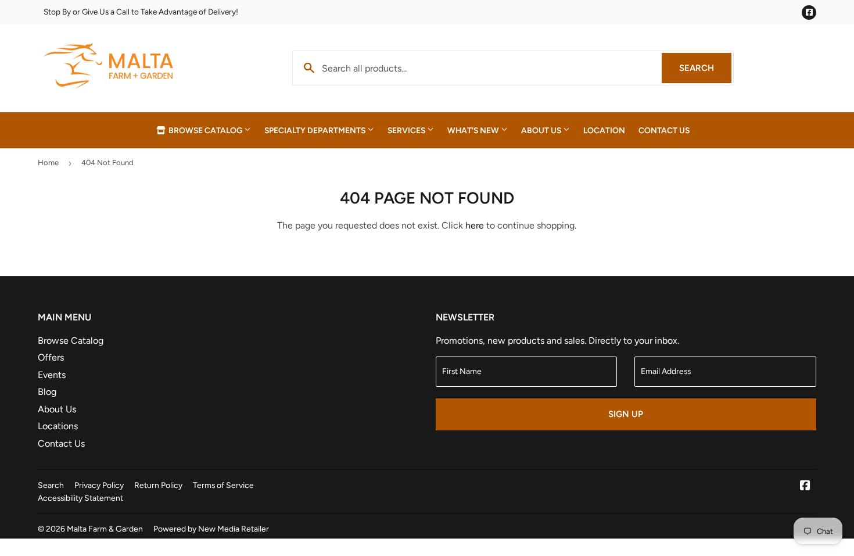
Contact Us (664, 130)
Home (48, 162)
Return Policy (158, 485)
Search (705, 68)
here (474, 225)
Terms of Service (223, 485)
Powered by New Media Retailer (211, 528)
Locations (58, 426)
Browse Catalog (205, 130)
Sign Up (625, 414)
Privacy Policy (99, 485)
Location (604, 130)
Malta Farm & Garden (105, 528)
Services (407, 130)
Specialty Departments (315, 130)
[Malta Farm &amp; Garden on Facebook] (805, 486)
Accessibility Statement (80, 497)
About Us (542, 130)
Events (52, 374)
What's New (474, 130)
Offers (51, 357)
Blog (47, 391)
